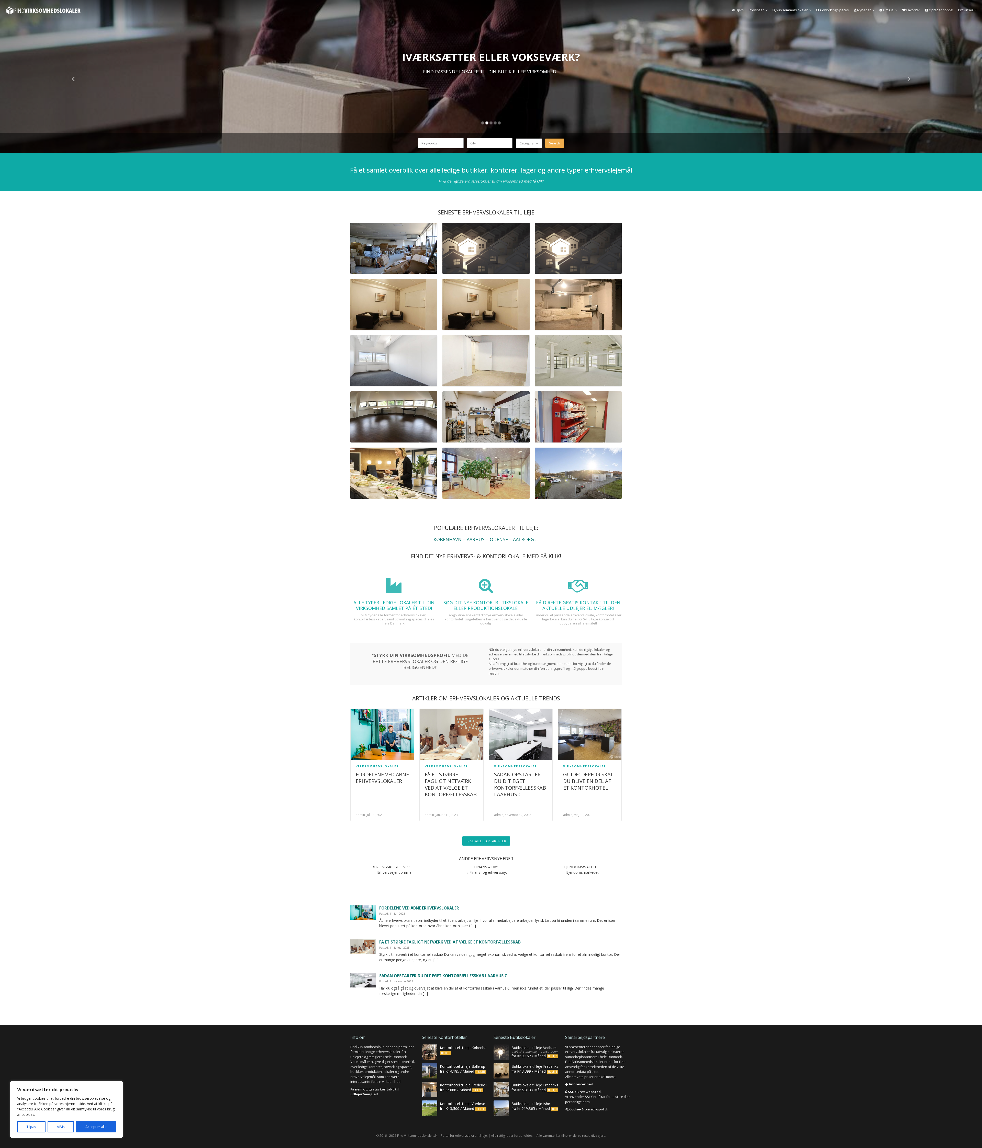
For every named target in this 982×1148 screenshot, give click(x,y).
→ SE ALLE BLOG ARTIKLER (486, 841)
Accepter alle (96, 1126)
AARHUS (476, 539)
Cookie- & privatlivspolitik (588, 1109)
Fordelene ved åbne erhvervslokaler (382, 778)
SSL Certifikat (595, 1096)
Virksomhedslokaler (792, 10)
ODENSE (499, 539)
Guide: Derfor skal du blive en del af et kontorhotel (588, 781)
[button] (73, 76)
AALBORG (523, 539)
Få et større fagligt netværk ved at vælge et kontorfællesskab (451, 784)
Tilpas (31, 1126)
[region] (66, 1109)
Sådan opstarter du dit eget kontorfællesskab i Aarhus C (520, 784)
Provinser (756, 10)
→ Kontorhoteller (491, 85)
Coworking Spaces (834, 10)
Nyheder (863, 10)
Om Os (888, 10)
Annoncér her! (580, 1084)
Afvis (61, 1126)
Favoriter (913, 10)
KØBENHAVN (447, 539)
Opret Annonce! (940, 10)
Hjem (739, 10)
